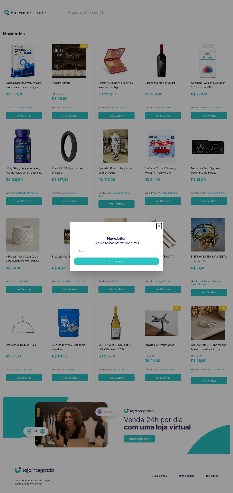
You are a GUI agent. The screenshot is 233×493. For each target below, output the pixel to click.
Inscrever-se (116, 261)
